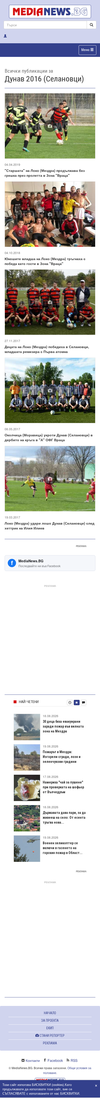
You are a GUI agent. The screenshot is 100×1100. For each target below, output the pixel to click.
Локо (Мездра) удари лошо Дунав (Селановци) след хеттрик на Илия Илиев (49, 525)
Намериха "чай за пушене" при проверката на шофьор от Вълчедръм (63, 787)
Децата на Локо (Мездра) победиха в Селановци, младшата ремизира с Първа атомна (47, 349)
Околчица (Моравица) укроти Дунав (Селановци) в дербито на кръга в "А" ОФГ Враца (49, 437)
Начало (50, 1013)
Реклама (50, 1043)
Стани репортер (52, 1036)
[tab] (70, 702)
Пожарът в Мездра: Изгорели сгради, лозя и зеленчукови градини (62, 757)
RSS (74, 1060)
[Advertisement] (50, 639)
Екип (50, 1028)
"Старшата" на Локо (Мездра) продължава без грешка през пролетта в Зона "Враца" (45, 173)
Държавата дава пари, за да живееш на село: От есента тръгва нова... (64, 817)
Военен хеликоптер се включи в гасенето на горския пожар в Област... (63, 848)
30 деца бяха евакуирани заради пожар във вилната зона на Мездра (63, 726)
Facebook (55, 1060)
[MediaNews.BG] (50, 11)
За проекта (50, 1020)
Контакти (33, 1060)
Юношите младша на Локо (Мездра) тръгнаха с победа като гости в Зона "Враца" (45, 261)
